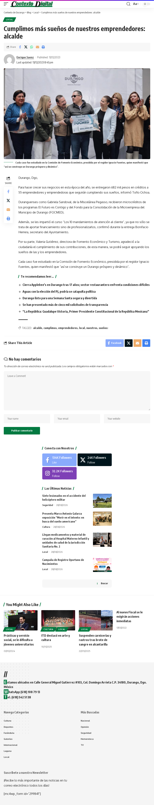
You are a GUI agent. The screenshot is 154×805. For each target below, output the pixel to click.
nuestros (91, 328)
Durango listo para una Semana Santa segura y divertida (60, 298)
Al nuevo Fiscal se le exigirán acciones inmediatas (129, 616)
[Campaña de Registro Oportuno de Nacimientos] (102, 565)
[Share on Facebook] (20, 47)
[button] (7, 4)
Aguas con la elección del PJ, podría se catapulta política (59, 291)
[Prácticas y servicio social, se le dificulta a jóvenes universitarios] (21, 620)
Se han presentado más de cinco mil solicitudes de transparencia (65, 305)
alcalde (37, 328)
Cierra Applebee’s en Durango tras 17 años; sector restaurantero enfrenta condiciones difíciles (86, 285)
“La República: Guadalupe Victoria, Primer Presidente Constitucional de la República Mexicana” (86, 311)
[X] (95, 459)
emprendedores (68, 328)
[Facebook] (59, 459)
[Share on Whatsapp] (31, 47)
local (82, 328)
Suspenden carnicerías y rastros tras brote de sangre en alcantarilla (95, 640)
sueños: (103, 328)
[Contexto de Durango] (31, 4)
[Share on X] (25, 47)
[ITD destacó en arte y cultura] (58, 620)
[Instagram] (59, 473)
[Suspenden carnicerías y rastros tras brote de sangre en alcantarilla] (96, 620)
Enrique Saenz (25, 57)
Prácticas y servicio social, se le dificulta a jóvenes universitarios (19, 640)
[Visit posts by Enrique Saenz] (9, 59)
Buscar (104, 583)
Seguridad (47, 505)
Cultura (46, 526)
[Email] (37, 47)
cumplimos (50, 328)
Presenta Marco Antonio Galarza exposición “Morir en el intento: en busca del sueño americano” (63, 517)
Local (9, 19)
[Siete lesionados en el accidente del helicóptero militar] (102, 501)
